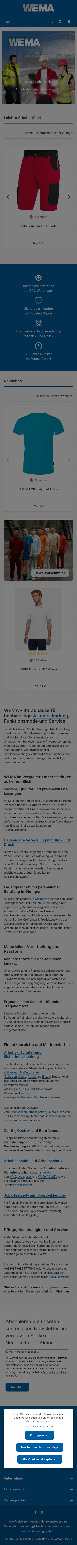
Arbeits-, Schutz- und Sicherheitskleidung (23, 1054)
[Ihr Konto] (60, 21)
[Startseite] (38, 8)
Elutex (46, 1076)
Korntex (39, 1097)
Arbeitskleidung (50, 715)
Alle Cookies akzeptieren (39, 1459)
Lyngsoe (14, 1089)
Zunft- (9, 1131)
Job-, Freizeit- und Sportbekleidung (35, 1195)
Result (32, 1076)
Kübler (40, 1089)
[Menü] (8, 21)
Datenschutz (30, 1426)
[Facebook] (36, 1512)
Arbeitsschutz (50, 1161)
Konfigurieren (39, 1435)
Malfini (24, 1072)
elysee (55, 1097)
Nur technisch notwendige (39, 1447)
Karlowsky (55, 1146)
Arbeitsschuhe (16, 1161)
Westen (65, 1112)
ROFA (26, 1089)
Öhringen (41, 898)
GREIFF (37, 1146)
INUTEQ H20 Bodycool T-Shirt (38, 489)
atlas (29, 1176)
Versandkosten (14, 1526)
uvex (21, 1176)
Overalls (53, 1112)
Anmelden (17, 1387)
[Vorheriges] (9, 67)
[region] (38, 67)
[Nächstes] (68, 67)
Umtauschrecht (59, 1276)
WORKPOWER (47, 1176)
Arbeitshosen (18, 1112)
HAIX (13, 1176)
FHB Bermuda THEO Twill (38, 226)
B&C (57, 1206)
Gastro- (23, 1131)
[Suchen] (51, 21)
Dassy (22, 1076)
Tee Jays (29, 1211)
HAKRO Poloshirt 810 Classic (39, 669)
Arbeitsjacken (37, 1112)
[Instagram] (41, 1512)
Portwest (27, 1097)
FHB (32, 1142)
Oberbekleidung (19, 1116)
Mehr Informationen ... (38, 1421)
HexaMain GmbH (61, 1539)
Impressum (47, 1426)
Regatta (15, 1097)
